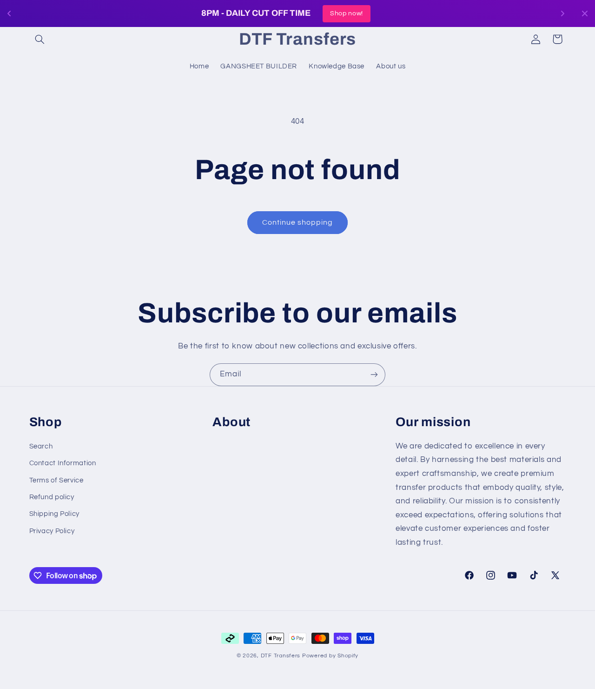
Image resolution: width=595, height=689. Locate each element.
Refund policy (51, 497)
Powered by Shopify (330, 655)
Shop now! (419, 13)
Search (41, 446)
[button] (40, 39)
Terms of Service (56, 480)
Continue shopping (297, 222)
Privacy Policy (52, 531)
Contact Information (62, 463)
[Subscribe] (374, 374)
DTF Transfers (281, 655)
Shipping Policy (54, 514)
